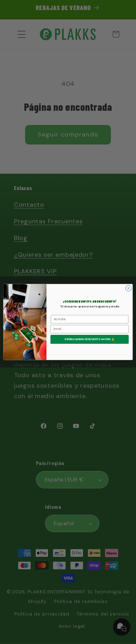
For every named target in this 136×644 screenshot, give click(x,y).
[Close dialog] (128, 288)
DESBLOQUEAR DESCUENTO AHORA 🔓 (89, 339)
